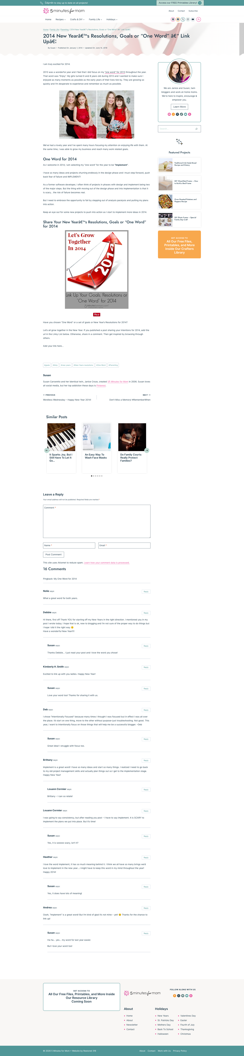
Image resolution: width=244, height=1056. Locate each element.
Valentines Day (188, 1015)
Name (48, 545)
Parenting (113, 365)
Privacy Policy (180, 1051)
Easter (183, 1020)
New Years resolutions (83, 365)
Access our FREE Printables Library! (178, 2)
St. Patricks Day (166, 1020)
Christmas (185, 1034)
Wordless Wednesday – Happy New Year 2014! (67, 397)
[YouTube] (193, 19)
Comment (50, 507)
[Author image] (45, 48)
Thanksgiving (187, 1029)
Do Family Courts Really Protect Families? (130, 457)
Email (103, 545)
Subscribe (193, 11)
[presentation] (61, 437)
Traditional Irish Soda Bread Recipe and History (185, 164)
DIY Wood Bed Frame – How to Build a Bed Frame (186, 182)
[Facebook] (178, 19)
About (171, 11)
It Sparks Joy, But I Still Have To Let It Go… (60, 457)
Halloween (163, 1034)
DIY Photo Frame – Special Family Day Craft (185, 218)
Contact (181, 11)
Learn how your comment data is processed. (107, 562)
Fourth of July (187, 1024)
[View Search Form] (198, 19)
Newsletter (132, 1024)
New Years (163, 1015)
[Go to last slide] (46, 450)
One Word (100, 365)
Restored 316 (89, 1051)
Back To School (165, 1029)
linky (55, 365)
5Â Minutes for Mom (118, 381)
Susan (53, 48)
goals (47, 365)
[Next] (146, 450)
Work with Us (164, 1051)
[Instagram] (188, 19)
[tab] (91, 476)
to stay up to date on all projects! (66, 3)
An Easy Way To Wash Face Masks (96, 456)
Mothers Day (164, 1024)
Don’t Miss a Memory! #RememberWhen (129, 397)
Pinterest (101, 385)
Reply (146, 591)
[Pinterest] (173, 19)
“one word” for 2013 (115, 72)
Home (48, 19)
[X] (183, 19)
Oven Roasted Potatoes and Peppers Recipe (185, 200)
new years (66, 365)
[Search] (196, 129)
